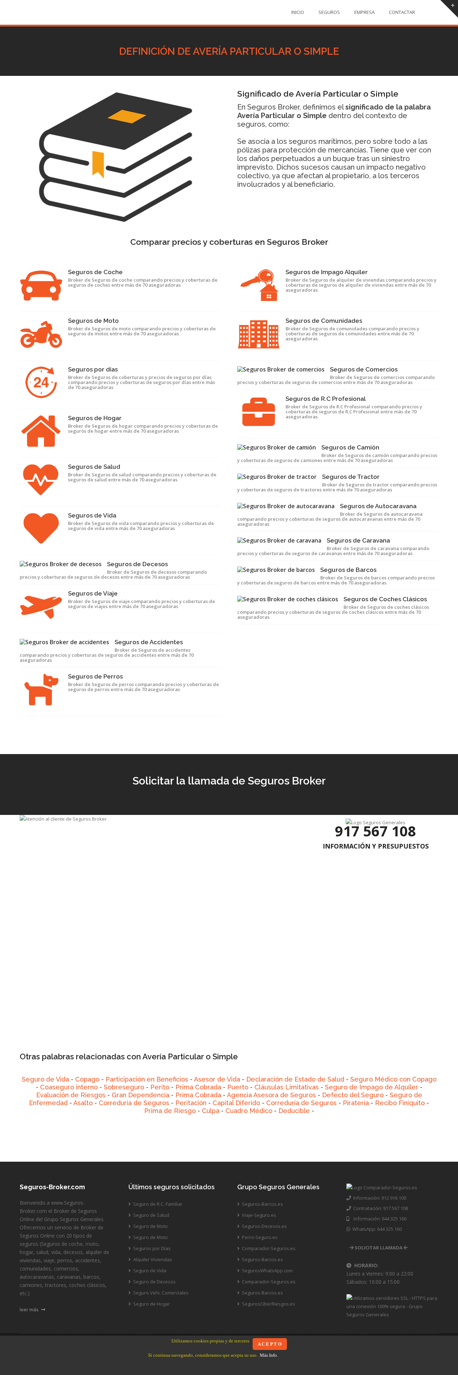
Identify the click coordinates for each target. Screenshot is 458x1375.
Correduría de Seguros (134, 1103)
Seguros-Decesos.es (264, 1226)
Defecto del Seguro (353, 1095)
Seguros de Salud (94, 466)
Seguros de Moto (93, 320)
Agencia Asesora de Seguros (271, 1095)
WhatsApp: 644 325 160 (376, 1229)
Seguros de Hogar (95, 418)
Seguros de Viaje (93, 593)
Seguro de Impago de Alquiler (371, 1087)
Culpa (210, 1110)
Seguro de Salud (150, 1215)
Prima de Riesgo (170, 1110)
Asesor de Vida (217, 1079)
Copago (87, 1079)
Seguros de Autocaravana (378, 506)
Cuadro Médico (248, 1110)
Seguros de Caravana (358, 540)
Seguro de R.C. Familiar (157, 1204)
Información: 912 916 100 (378, 1198)
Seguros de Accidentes (148, 642)
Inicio (297, 12)
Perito (159, 1087)
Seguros (329, 12)
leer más (30, 1309)
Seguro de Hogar (151, 1304)
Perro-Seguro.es (259, 1237)
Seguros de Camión (350, 447)
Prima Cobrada (198, 1087)
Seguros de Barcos (348, 570)
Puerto (237, 1087)
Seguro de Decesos (154, 1281)
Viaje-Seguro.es (258, 1215)
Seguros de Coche (95, 272)
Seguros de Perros (95, 676)
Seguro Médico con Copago (393, 1079)
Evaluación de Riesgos (71, 1095)
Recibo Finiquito (400, 1103)
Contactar (402, 12)
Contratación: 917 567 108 (379, 1208)
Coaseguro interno (69, 1087)
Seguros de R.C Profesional (326, 398)
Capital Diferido (236, 1103)
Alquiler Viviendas (152, 1259)
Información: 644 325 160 (377, 1218)
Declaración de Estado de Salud (295, 1079)
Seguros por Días (151, 1248)
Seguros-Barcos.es (262, 1204)
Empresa (364, 12)
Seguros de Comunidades (324, 320)
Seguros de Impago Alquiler (327, 272)
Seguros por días (93, 369)
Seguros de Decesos (137, 564)
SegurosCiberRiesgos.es (268, 1304)
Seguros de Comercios (364, 369)
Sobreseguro (124, 1087)
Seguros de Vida (92, 515)
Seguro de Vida (45, 1079)
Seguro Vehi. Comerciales (160, 1292)
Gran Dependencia (140, 1095)
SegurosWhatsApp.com (267, 1270)
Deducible (294, 1110)
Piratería (356, 1103)
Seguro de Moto (150, 1226)
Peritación (190, 1103)
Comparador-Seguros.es (268, 1248)
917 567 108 (375, 831)
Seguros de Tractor (351, 476)
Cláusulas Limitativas (286, 1087)
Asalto (83, 1103)
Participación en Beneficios (147, 1079)
